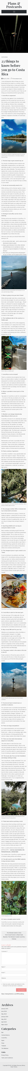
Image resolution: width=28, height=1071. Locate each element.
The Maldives (4, 1048)
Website (3, 978)
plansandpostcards (17, 78)
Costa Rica (4, 57)
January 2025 (4, 1008)
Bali (2, 1032)
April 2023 (4, 1022)
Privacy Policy (4, 1055)
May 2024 (4, 1014)
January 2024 (4, 1016)
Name (3, 967)
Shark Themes (14, 1066)
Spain (2, 1040)
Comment (4, 951)
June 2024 (4, 1011)
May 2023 (3, 1019)
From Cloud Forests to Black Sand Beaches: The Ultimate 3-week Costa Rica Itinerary (14, 937)
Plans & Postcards (14, 5)
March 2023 (4, 1024)
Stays (2, 1043)
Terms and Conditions (7, 1057)
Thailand (3, 1045)
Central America (5, 1035)
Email (3, 972)
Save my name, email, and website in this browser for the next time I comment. (13, 984)
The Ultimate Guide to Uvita (14, 932)
